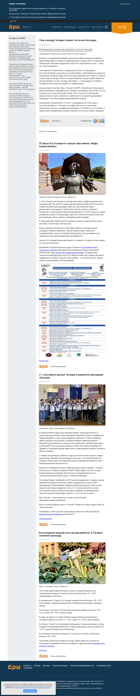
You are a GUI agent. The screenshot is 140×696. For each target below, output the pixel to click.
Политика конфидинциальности (82, 665)
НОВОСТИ (83, 27)
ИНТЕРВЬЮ (70, 27)
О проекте (27, 665)
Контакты (46, 665)
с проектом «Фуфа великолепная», (69, 252)
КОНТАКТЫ (97, 27)
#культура (43, 360)
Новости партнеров (60, 665)
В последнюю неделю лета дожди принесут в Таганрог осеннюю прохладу (37, 9)
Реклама (37, 665)
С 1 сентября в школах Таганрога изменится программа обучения (37, 17)
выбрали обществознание (50, 514)
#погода (43, 650)
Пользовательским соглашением (22, 687)
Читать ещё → (125, 4)
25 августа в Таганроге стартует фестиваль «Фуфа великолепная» (37, 13)
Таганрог (26, 27)
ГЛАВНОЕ (57, 27)
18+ (120, 27)
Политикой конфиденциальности (42, 687)
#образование (45, 518)
